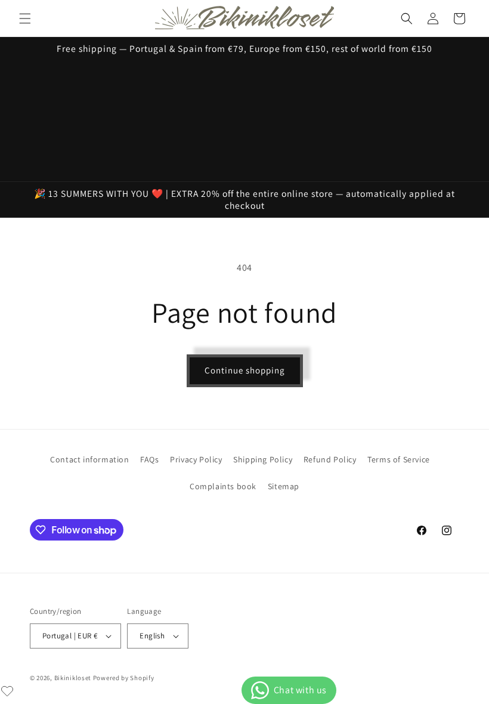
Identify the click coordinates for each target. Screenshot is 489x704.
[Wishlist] (7, 691)
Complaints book (223, 486)
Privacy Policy (196, 459)
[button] (25, 18)
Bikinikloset (72, 678)
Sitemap (283, 486)
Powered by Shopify (123, 678)
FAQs (149, 459)
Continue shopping (245, 370)
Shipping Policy (262, 459)
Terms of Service (398, 459)
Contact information (89, 459)
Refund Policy (330, 459)
